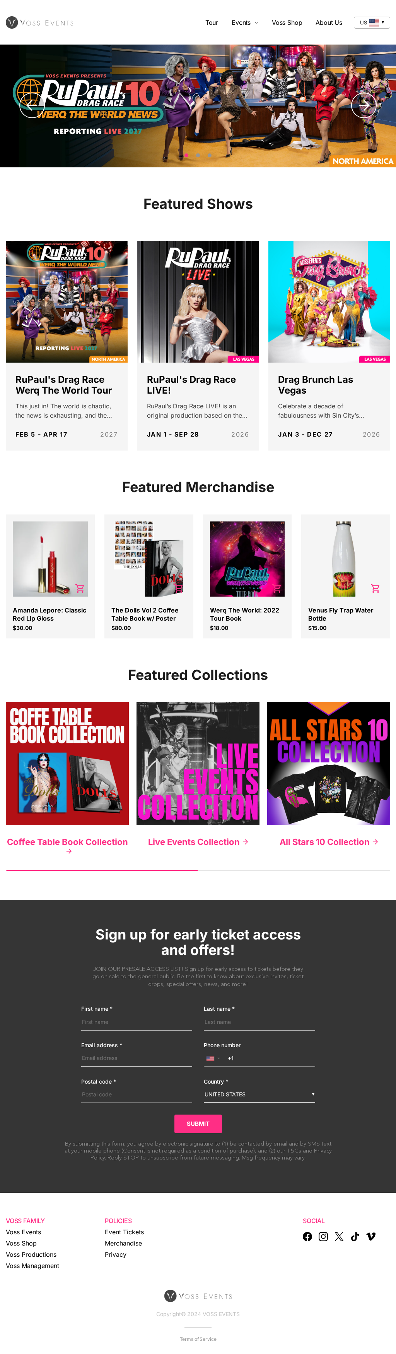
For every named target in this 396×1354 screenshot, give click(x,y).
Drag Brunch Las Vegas (315, 385)
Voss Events (23, 1232)
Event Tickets (124, 1232)
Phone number (222, 1045)
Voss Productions (31, 1254)
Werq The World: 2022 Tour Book (244, 614)
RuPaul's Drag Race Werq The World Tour (63, 385)
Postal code (98, 1082)
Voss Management (32, 1266)
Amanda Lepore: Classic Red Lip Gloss (49, 614)
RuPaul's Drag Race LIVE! (191, 385)
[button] (215, 1058)
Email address (101, 1045)
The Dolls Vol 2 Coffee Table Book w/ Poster (145, 614)
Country (216, 1082)
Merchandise (123, 1243)
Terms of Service (198, 1339)
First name (97, 1009)
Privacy (115, 1254)
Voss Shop (21, 1243)
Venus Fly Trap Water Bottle (341, 614)
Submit (198, 1123)
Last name (219, 1009)
